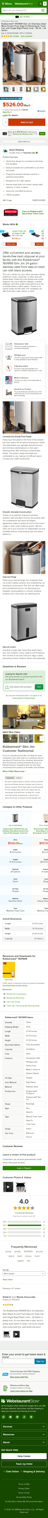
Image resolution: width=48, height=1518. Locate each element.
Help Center (24, 1456)
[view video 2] (16, 1334)
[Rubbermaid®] (11, 212)
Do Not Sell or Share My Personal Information (24, 1502)
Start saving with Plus (19, 1377)
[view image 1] (6, 1334)
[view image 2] (20, 1187)
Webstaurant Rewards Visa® (23, 134)
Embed (18, 778)
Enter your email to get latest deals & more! (23, 1355)
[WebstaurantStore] (24, 1401)
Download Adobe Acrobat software (15, 985)
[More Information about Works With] (17, 224)
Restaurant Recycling (23, 998)
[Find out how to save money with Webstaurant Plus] (2, 231)
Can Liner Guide (21, 1002)
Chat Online (12, 1471)
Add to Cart (11, 244)
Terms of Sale (24, 1484)
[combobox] (24, 10)
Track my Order (24, 1464)
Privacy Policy (30, 698)
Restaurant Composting (24, 994)
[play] (24, 717)
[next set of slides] (46, 238)
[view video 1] (8, 1187)
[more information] (36, 153)
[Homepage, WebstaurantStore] (24, 3)
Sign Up (40, 1361)
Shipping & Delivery (34, 1471)
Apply (42, 134)
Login (5, 115)
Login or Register (24, 1168)
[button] (6, 89)
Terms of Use (17, 698)
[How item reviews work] (34, 1216)
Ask (39, 687)
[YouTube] (10, 1417)
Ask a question (26, 36)
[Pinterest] (31, 1417)
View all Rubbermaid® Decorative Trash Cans (33, 212)
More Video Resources (13, 771)
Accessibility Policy (24, 1497)
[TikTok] (24, 1417)
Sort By (6, 1270)
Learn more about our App (21, 1391)
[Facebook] (17, 1417)
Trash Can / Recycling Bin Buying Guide (26, 1006)
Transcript (9, 778)
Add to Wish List (24, 142)
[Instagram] (3, 1417)
